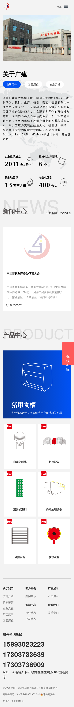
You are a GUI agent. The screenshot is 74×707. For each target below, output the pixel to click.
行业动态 (66, 213)
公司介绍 (8, 596)
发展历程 (33, 84)
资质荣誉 (55, 84)
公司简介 (11, 84)
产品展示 (53, 596)
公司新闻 (51, 213)
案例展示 (30, 596)
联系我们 (53, 612)
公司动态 (30, 619)
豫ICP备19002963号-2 (28, 694)
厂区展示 (8, 614)
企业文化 (8, 608)
